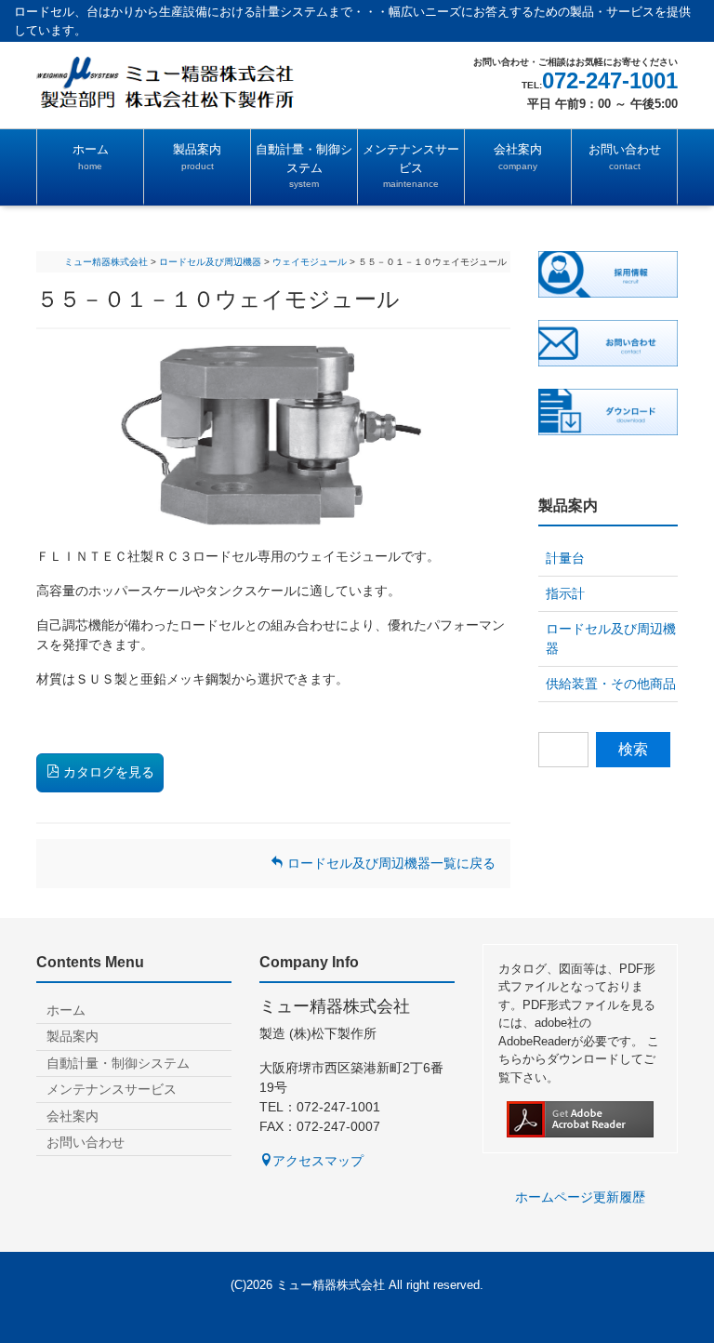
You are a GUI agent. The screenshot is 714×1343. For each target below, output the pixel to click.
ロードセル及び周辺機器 (611, 638)
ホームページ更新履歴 (580, 1197)
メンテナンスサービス (411, 165)
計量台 (565, 558)
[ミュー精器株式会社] (189, 81)
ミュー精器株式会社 (330, 1285)
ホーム (91, 156)
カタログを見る (107, 772)
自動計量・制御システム (304, 165)
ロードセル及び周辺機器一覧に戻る (390, 863)
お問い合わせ (624, 156)
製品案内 (197, 156)
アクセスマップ (318, 1160)
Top (656, 1285)
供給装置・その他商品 (611, 683)
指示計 (565, 593)
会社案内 (518, 156)
